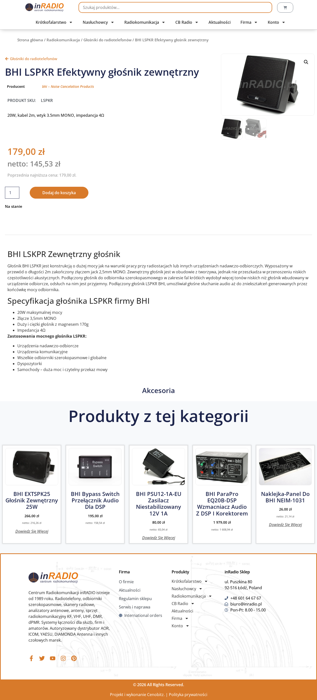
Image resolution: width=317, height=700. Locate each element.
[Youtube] (52, 658)
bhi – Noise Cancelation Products (68, 86)
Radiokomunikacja (141, 22)
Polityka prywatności (188, 694)
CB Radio (183, 22)
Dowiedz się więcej (31, 531)
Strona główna (30, 39)
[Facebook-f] (31, 658)
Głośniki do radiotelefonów (107, 39)
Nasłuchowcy (95, 22)
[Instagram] (63, 658)
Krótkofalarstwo (51, 22)
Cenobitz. (156, 694)
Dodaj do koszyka (59, 192)
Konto (273, 22)
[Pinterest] (74, 658)
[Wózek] (285, 7)
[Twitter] (42, 658)
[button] (306, 62)
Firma (245, 22)
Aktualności (220, 22)
